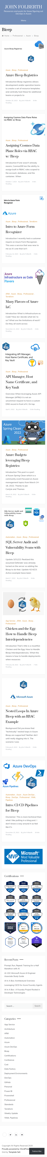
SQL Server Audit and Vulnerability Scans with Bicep (23, 547)
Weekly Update (11, 1113)
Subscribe (36, 1151)
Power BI (8, 1091)
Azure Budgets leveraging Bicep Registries (18, 460)
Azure (8, 70)
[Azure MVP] (23, 856)
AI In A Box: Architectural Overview (19, 981)
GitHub (7, 1082)
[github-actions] (10, 928)
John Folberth (23, 7)
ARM (8, 294)
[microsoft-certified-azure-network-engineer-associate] (37, 901)
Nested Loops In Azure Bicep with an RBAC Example (22, 716)
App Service (10, 621)
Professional (23, 70)
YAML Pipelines (11, 1118)
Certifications (10, 1055)
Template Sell (14, 1152)
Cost (6, 1064)
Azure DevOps (28, 795)
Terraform (33, 221)
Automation (10, 537)
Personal (8, 1086)
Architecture (9, 1029)
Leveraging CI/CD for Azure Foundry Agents (23, 985)
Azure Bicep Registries (22, 75)
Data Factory (10, 1069)
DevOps (15, 797)
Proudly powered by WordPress (16, 1149)
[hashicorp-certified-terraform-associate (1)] (37, 942)
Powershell (9, 1095)
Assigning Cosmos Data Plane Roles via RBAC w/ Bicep (23, 151)
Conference (9, 1060)
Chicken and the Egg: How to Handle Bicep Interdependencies (21, 634)
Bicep (14, 70)
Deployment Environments (15, 1073)
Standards (8, 1104)
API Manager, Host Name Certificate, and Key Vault (21, 382)
